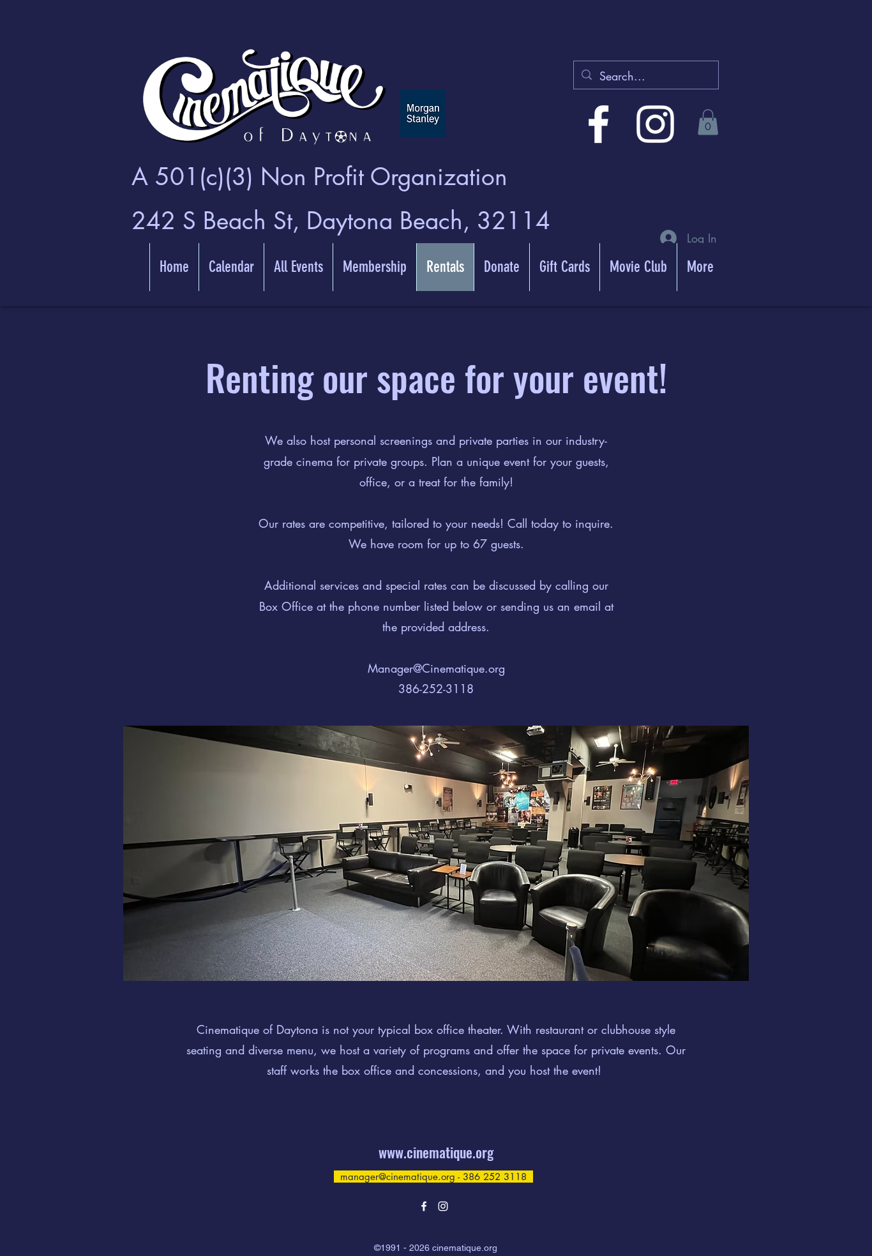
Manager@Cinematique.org (436, 668)
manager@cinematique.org (397, 1176)
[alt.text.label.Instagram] (655, 124)
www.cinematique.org (436, 1152)
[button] (708, 122)
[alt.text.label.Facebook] (598, 124)
